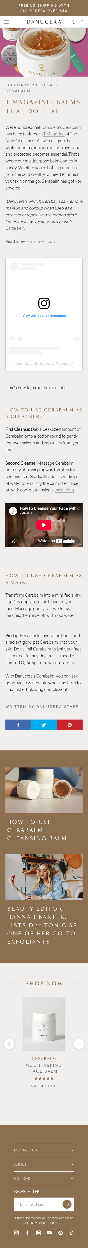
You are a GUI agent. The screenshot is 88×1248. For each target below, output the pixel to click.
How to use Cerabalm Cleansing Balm (37, 830)
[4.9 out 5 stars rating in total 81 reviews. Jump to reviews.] (44, 1078)
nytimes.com (43, 241)
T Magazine (54, 133)
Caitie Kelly (15, 228)
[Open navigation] (6, 22)
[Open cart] (82, 21)
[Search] (74, 22)
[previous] (9, 1044)
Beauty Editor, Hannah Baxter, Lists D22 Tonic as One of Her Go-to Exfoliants (42, 925)
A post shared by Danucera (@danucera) (44, 363)
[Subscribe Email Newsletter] (67, 1204)
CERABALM (44, 1058)
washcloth (64, 489)
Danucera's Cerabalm (61, 127)
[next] (79, 1044)
